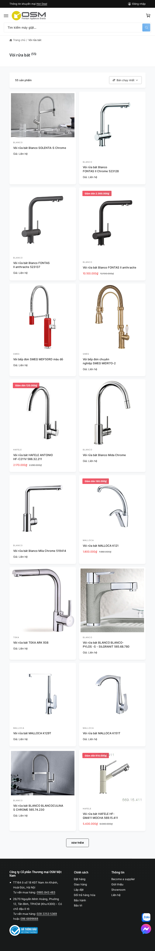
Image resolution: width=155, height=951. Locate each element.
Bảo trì (78, 905)
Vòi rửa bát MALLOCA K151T (101, 733)
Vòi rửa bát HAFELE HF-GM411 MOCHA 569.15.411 (100, 816)
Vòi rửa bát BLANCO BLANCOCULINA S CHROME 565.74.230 (38, 807)
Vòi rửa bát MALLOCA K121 (101, 545)
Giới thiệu (117, 884)
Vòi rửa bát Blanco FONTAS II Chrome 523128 (101, 169)
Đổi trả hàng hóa (84, 895)
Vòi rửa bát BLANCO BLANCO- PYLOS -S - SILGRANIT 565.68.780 (106, 644)
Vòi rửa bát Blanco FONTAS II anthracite (109, 267)
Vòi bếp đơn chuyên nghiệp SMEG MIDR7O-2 (99, 361)
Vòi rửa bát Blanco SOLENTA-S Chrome (39, 148)
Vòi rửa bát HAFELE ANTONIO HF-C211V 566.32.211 (33, 457)
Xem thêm (77, 842)
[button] (6, 15)
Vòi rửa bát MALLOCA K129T (32, 733)
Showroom (118, 889)
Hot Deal (41, 3)
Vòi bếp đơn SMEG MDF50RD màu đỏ (38, 359)
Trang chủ (19, 40)
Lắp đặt (79, 889)
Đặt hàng (79, 879)
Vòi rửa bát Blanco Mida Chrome (104, 455)
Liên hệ (115, 895)
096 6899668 (29, 918)
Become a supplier (123, 879)
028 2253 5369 (47, 914)
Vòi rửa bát (34, 40)
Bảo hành (80, 900)
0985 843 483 (46, 892)
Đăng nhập (139, 3)
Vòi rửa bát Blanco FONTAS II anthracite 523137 (31, 265)
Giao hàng (80, 884)
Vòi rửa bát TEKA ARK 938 (30, 642)
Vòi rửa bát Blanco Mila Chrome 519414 (39, 551)
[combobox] (77, 27)
